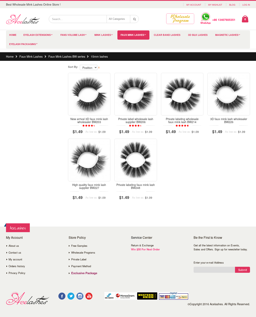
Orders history (17, 266)
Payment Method (81, 266)
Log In (246, 4)
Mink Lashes (102, 35)
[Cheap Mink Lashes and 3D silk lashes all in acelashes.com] (23, 19)
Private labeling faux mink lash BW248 (135, 186)
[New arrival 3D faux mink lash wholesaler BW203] (89, 94)
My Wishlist (215, 4)
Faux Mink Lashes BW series (66, 56)
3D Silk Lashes (198, 35)
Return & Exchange (142, 245)
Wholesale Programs (83, 252)
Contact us (15, 252)
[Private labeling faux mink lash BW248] (135, 160)
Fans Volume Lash (72, 35)
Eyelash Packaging (22, 44)
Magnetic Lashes (226, 35)
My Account (193, 4)
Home (10, 56)
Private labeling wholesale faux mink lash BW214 (182, 120)
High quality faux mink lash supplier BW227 (89, 186)
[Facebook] (61, 296)
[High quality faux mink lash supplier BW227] (89, 160)
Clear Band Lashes (167, 35)
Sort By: (73, 67)
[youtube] (88, 296)
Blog (232, 4)
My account (15, 259)
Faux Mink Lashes (132, 35)
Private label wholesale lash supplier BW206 (135, 120)
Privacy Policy (17, 273)
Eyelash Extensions (37, 35)
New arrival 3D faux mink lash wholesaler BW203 (89, 120)
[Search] (135, 19)
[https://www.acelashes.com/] (27, 298)
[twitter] (70, 296)
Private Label (78, 259)
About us (14, 246)
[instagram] (79, 296)
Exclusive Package (84, 273)
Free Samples (79, 246)
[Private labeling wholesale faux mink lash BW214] (182, 94)
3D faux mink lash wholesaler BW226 (228, 120)
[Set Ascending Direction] (99, 67)
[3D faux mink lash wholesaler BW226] (228, 94)
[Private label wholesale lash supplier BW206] (135, 94)
